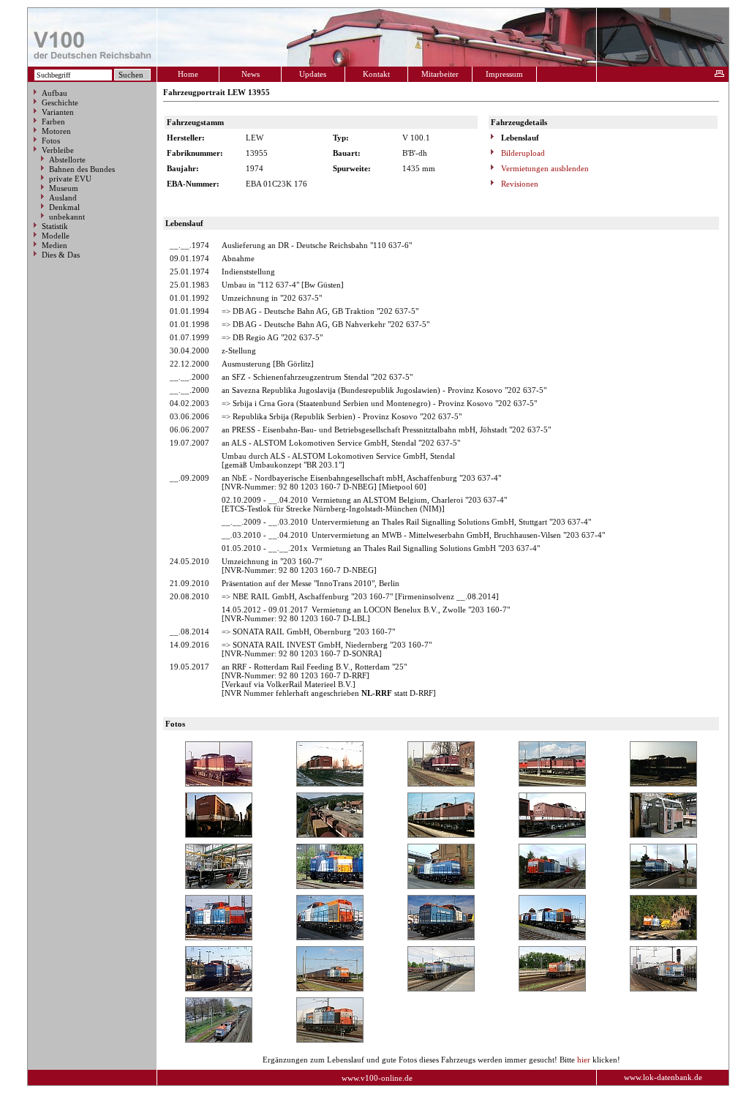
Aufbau (54, 93)
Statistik (55, 226)
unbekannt (67, 216)
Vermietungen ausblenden (544, 168)
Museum (63, 188)
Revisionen (518, 183)
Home (188, 74)
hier (583, 1059)
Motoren (56, 131)
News (250, 74)
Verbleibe (58, 150)
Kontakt (376, 74)
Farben (53, 121)
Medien (54, 245)
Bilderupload (522, 153)
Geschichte (60, 102)
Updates (312, 74)
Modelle (55, 235)
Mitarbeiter (440, 74)
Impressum (504, 74)
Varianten (58, 112)
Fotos (51, 140)
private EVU (70, 178)
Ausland (63, 197)
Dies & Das (61, 254)
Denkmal (64, 207)
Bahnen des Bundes (82, 169)
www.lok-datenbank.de (663, 1077)
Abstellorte (67, 159)
